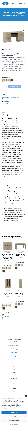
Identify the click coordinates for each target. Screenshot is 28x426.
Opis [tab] (3, 112)
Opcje (7, 312)
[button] (26, 396)
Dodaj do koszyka (14, 86)
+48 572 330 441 (14, 352)
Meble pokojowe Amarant (14, 97)
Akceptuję (14, 412)
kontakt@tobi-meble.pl (14, 345)
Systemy (13, 12)
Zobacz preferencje (14, 420)
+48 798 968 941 (14, 356)
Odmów (14, 416)
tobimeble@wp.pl (14, 349)
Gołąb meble (9, 104)
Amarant (6, 101)
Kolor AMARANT (6, 77)
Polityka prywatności (14, 424)
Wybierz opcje (8, 263)
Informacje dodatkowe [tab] (8, 115)
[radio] (4, 80)
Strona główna (7, 12)
